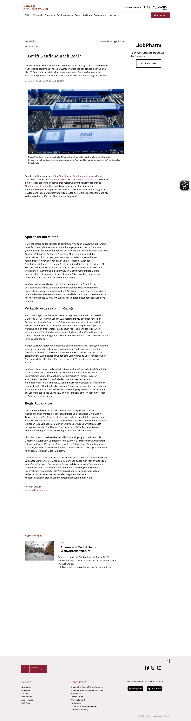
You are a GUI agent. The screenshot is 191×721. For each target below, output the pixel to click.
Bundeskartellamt (39, 457)
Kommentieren (106, 41)
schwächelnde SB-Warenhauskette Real (73, 179)
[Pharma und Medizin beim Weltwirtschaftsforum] (39, 555)
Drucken (121, 41)
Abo (160, 15)
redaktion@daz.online (35, 490)
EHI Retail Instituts (52, 417)
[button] (35, 7)
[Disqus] (74, 613)
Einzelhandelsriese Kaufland (40, 186)
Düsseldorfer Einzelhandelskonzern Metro (80, 176)
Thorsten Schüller (33, 486)
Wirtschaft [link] (30, 41)
